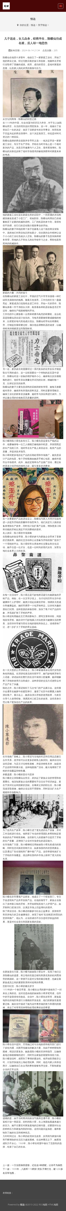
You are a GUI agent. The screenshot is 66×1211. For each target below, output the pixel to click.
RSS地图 (43, 1204)
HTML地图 (53, 1204)
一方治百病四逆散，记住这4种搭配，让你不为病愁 (37, 1165)
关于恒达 (42, 24)
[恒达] (6, 5)
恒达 (33, 24)
